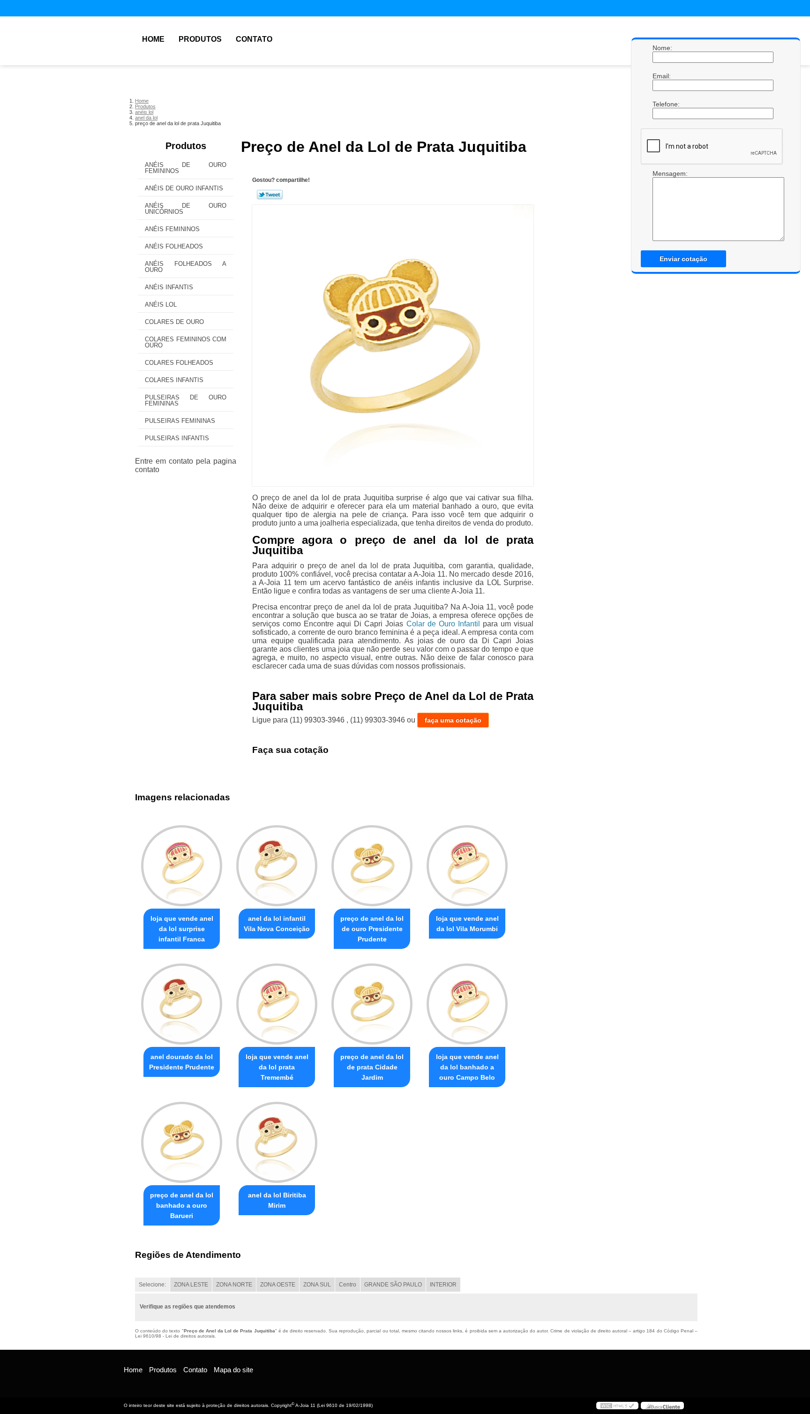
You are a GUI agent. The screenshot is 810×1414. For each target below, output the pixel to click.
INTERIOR (443, 1284)
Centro (347, 1284)
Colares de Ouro (174, 321)
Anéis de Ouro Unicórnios (185, 208)
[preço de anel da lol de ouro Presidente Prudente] (371, 865)
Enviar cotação (683, 259)
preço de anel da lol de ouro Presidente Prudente (372, 929)
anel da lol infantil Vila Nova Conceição (277, 924)
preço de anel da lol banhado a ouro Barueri (181, 1205)
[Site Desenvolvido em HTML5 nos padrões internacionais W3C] (617, 1405)
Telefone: (661, 104)
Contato (254, 39)
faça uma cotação (453, 720)
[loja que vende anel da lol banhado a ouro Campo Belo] (467, 1004)
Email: (661, 76)
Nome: (661, 48)
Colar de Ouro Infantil (443, 624)
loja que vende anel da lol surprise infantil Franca (181, 929)
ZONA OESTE (277, 1284)
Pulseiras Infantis (177, 438)
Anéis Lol (161, 304)
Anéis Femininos (172, 229)
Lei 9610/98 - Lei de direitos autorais (175, 1336)
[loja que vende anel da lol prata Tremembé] (276, 1004)
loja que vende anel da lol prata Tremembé (277, 1067)
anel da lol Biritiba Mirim (277, 1200)
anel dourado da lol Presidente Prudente (181, 1062)
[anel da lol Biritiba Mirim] (276, 1142)
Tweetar (270, 194)
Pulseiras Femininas (180, 420)
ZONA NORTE (234, 1284)
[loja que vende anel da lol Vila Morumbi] (467, 865)
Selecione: (152, 1284)
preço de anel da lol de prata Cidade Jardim (372, 1067)
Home (153, 39)
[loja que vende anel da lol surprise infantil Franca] (181, 865)
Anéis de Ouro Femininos (185, 167)
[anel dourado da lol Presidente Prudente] (181, 1004)
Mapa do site (233, 1370)
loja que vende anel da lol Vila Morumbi (467, 924)
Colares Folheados (179, 362)
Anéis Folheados (174, 246)
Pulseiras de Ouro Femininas (185, 400)
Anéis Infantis (169, 287)
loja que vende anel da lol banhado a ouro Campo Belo (467, 1067)
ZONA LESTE (191, 1284)
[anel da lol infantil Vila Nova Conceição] (276, 865)
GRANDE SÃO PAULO (393, 1284)
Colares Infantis (174, 380)
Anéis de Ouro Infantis (184, 188)
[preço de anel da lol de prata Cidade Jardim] (371, 1004)
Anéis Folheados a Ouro (185, 266)
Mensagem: (661, 173)
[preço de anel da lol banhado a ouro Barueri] (181, 1142)
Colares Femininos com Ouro (185, 342)
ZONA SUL (317, 1284)
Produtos (200, 39)
